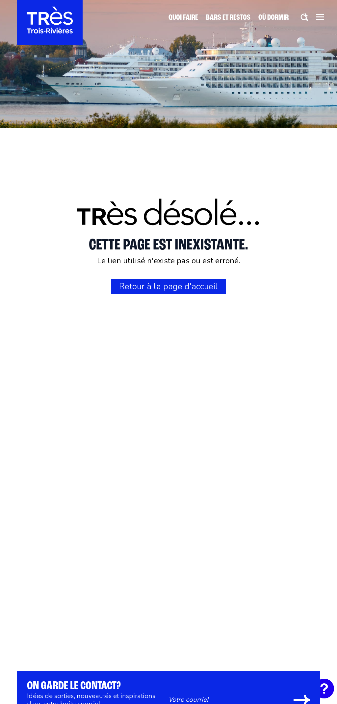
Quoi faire (183, 18)
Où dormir (273, 18)
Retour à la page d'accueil (168, 286)
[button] (320, 16)
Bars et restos (228, 18)
